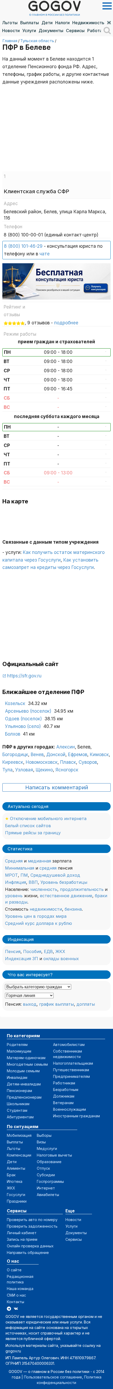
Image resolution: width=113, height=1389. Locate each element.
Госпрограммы (50, 1181)
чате (44, 253)
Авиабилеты (48, 1194)
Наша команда (20, 1288)
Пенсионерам (19, 1090)
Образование (49, 1161)
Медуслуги (47, 1148)
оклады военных (61, 958)
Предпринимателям (71, 1076)
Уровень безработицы (63, 882)
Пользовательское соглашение (53, 1377)
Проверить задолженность (32, 1226)
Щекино (44, 769)
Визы (41, 1142)
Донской (55, 754)
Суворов (88, 762)
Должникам (63, 1096)
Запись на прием (22, 1239)
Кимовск (99, 754)
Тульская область (37, 40)
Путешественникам (71, 1070)
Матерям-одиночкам (26, 1057)
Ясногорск (66, 769)
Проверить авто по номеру (32, 1219)
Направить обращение (28, 1252)
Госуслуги (16, 1194)
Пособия (32, 951)
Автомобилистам (69, 1044)
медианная (39, 861)
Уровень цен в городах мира (35, 916)
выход (30, 1004)
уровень (14, 895)
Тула (7, 769)
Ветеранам (63, 1102)
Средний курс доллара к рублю (38, 923)
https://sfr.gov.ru (24, 675)
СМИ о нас (16, 1295)
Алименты (16, 1168)
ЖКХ (60, 951)
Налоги (62, 22)
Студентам (17, 1110)
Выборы (44, 1135)
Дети (47, 22)
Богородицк (15, 754)
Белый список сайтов (28, 825)
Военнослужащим (69, 1109)
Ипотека (14, 1181)
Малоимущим (19, 1051)
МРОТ (11, 875)
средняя (47, 868)
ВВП (33, 882)
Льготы (10, 22)
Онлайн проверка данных (30, 1246)
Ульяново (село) (23, 726)
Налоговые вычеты (54, 1155)
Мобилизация (19, 1135)
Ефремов (77, 754)
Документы (51, 30)
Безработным (65, 1089)
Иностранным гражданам (76, 1116)
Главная (9, 40)
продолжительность (82, 889)
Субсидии (46, 1175)
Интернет (46, 1188)
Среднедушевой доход (55, 875)
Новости (11, 30)
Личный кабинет (22, 1233)
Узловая (24, 769)
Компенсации (19, 1155)
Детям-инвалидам (24, 1084)
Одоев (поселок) (23, 718)
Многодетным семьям (27, 1064)
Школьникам (18, 1104)
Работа (94, 30)
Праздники (17, 1201)
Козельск (15, 703)
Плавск (68, 762)
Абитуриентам (20, 1117)
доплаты (85, 1004)
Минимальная (19, 868)
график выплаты (56, 1004)
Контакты (15, 1301)
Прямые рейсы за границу (33, 832)
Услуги (29, 30)
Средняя (14, 861)
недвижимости (46, 909)
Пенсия (12, 951)
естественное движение (66, 895)
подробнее (66, 322)
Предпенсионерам (24, 1097)
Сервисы (75, 30)
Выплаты (29, 22)
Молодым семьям (23, 1071)
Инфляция (15, 882)
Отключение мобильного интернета (48, 818)
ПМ (24, 875)
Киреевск (12, 762)
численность (43, 889)
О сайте (14, 1270)
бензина (73, 909)
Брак (11, 1175)
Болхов (12, 734)
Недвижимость (88, 22)
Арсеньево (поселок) (28, 711)
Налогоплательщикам (73, 1063)
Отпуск (43, 1168)
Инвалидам (17, 1077)
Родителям (17, 1044)
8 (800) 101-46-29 (23, 246)
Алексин (65, 747)
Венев (37, 754)
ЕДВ (48, 951)
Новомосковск (42, 762)
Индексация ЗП (21, 958)
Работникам (64, 1083)
